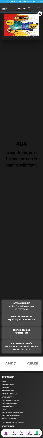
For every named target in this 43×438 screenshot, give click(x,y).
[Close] (39, 13)
